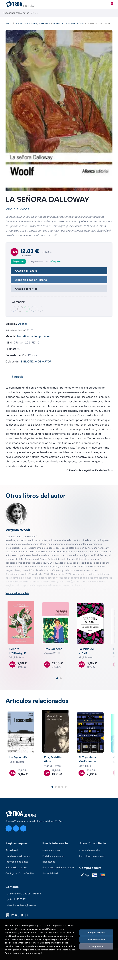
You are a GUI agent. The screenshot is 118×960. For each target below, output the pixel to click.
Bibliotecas (48, 861)
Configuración (96, 946)
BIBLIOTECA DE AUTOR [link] (36, 361)
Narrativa (44, 23)
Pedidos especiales (53, 855)
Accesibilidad (50, 873)
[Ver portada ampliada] (59, 110)
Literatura (30, 23)
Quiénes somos (51, 850)
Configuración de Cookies (20, 873)
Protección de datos (17, 861)
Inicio (9, 23)
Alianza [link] (23, 323)
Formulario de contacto (92, 855)
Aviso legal (12, 850)
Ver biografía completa (17, 593)
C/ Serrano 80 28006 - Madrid (24, 893)
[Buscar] (113, 13)
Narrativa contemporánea (68, 23)
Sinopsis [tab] (18, 377)
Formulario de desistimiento (58, 867)
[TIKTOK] (23, 828)
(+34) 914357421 (16, 899)
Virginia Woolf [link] (17, 209)
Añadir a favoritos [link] (26, 288)
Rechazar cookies (96, 939)
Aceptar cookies (96, 932)
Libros (18, 23)
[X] (16, 828)
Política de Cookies (16, 867)
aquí (39, 953)
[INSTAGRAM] (9, 828)
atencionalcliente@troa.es (21, 905)
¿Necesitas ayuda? (89, 850)
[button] (57, 678)
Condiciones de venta (18, 855)
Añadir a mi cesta (26, 271)
